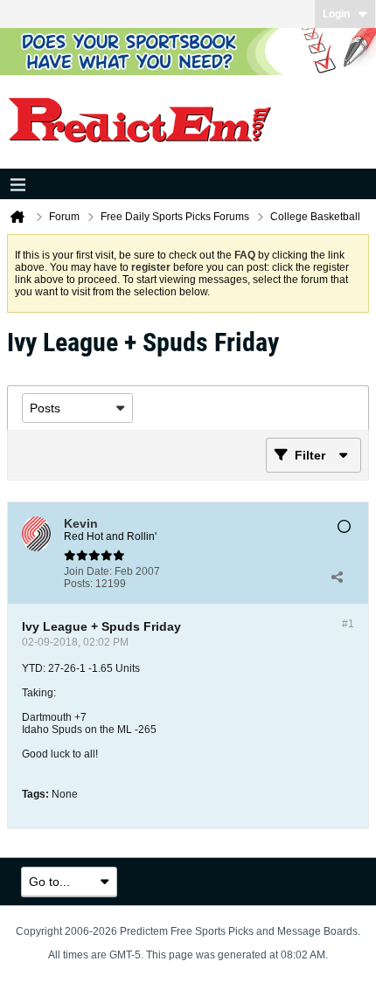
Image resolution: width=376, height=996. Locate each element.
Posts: (78, 584)
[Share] (336, 577)
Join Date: (88, 571)
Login (336, 14)
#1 (348, 624)
